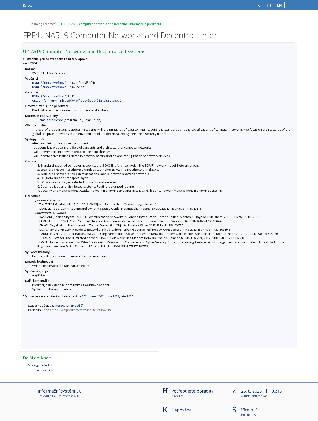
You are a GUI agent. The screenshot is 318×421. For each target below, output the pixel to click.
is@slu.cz (177, 396)
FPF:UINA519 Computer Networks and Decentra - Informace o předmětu (111, 24)
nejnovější (75, 305)
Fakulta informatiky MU (66, 396)
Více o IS (249, 410)
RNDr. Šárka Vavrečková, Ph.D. (53, 82)
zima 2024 (60, 305)
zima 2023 (112, 296)
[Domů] (258, 5)
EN (279, 5)
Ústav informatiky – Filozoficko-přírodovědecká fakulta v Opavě (76, 100)
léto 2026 (127, 296)
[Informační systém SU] (25, 23)
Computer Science (50, 120)
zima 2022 (97, 296)
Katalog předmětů (44, 24)
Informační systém (40, 370)
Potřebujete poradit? (192, 391)
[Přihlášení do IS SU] (290, 5)
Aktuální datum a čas (254, 396)
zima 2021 (81, 296)
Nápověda (181, 410)
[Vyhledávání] (269, 5)
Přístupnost (249, 415)
